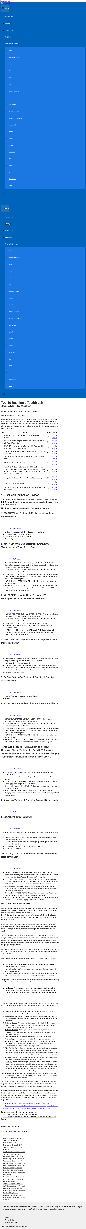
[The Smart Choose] (8, 3)
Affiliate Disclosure (11, 1222)
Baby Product (12, 125)
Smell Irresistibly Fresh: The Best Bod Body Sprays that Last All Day (28, 1108)
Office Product (12, 104)
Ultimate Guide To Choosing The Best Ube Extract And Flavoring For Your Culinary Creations (14, 1165)
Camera (11, 98)
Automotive (9, 17)
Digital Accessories (14, 91)
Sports (10, 50)
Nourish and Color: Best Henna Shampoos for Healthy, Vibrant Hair (27, 1103)
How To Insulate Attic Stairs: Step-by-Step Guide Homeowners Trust (12, 1140)
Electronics (9, 30)
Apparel (11, 131)
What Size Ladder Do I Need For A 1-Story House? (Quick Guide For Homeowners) (14, 1179)
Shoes (10, 165)
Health (10, 64)
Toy (9, 172)
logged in (13, 1131)
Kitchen (11, 77)
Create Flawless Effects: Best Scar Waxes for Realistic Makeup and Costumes (31, 1106)
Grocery (11, 145)
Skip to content (5, 1)
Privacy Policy (9, 1220)
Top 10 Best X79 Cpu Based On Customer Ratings (20, 1114)
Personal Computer (14, 111)
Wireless (11, 70)
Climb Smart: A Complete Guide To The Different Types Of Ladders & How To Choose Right (14, 1154)
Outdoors (8, 37)
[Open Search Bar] (3, 194)
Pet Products (12, 152)
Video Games (12, 179)
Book (10, 158)
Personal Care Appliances (15, 118)
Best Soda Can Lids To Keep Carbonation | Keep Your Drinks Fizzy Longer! (14, 1172)
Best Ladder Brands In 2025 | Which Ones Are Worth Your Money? (13, 1147)
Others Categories (11, 44)
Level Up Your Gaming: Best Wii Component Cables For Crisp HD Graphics (14, 1197)
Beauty (7, 23)
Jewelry (11, 138)
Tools (10, 84)
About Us (8, 1218)
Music (10, 185)
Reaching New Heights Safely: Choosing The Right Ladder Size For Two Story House (14, 1191)
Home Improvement (14, 57)
